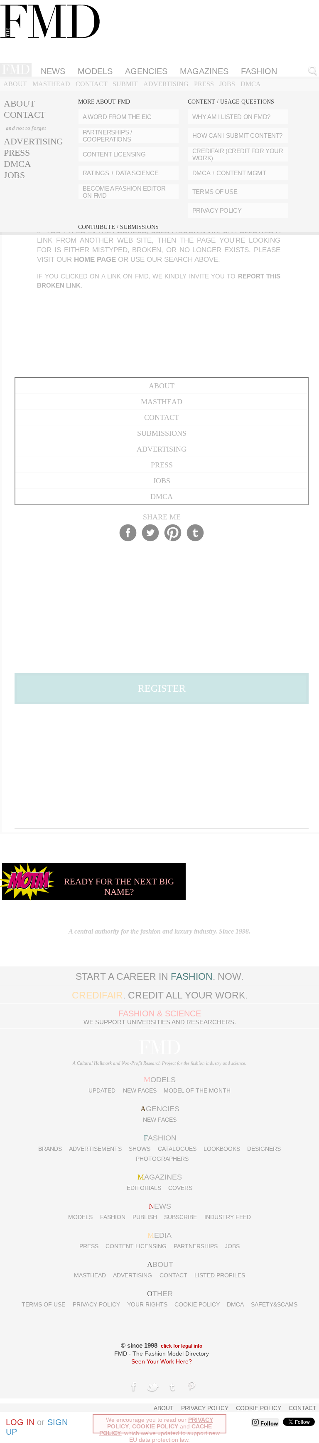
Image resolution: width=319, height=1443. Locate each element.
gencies (159, 1109)
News (53, 71)
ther (160, 1293)
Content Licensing (136, 1246)
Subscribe (180, 1217)
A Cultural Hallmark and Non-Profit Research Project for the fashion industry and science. (159, 1063)
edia (159, 1235)
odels (160, 1079)
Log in (20, 1422)
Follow (268, 1424)
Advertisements (95, 1148)
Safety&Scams (274, 1304)
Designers (264, 1148)
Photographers (162, 1158)
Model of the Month (197, 1090)
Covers (180, 1188)
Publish (145, 1217)
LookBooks (222, 1148)
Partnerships (196, 1246)
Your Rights (147, 1304)
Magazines (204, 71)
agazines (159, 1177)
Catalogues (177, 1148)
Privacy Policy (96, 1304)
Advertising (166, 83)
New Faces (140, 1090)
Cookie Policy (197, 1304)
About (15, 83)
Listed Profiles (219, 1275)
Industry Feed (227, 1217)
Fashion (112, 1217)
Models (95, 71)
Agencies (146, 71)
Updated (101, 1090)
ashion (160, 1138)
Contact (92, 83)
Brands (50, 1148)
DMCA (250, 83)
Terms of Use (43, 1304)
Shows (139, 1148)
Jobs (227, 83)
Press (204, 83)
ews (160, 1206)
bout (160, 1264)
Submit (125, 83)
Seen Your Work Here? (161, 1361)
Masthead (51, 83)
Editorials (144, 1188)
